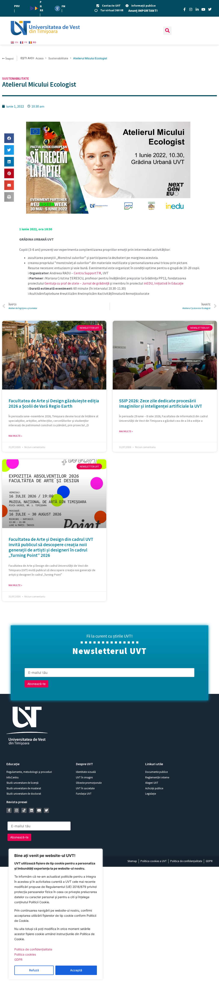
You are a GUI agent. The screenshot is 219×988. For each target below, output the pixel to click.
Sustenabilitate (58, 58)
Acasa (39, 58)
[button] (167, 30)
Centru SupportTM (87, 273)
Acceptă (76, 970)
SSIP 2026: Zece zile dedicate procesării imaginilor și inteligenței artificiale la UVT (160, 403)
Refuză (34, 970)
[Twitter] (210, 9)
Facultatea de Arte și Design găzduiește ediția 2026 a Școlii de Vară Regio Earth (54, 403)
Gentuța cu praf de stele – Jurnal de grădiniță (76, 283)
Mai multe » (15, 435)
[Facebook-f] (184, 9)
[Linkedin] (31, 810)
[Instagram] (190, 9)
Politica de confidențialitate (33, 949)
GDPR (18, 959)
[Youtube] (203, 9)
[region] (56, 914)
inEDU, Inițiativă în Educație (163, 283)
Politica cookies (25, 954)
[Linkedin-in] (197, 9)
